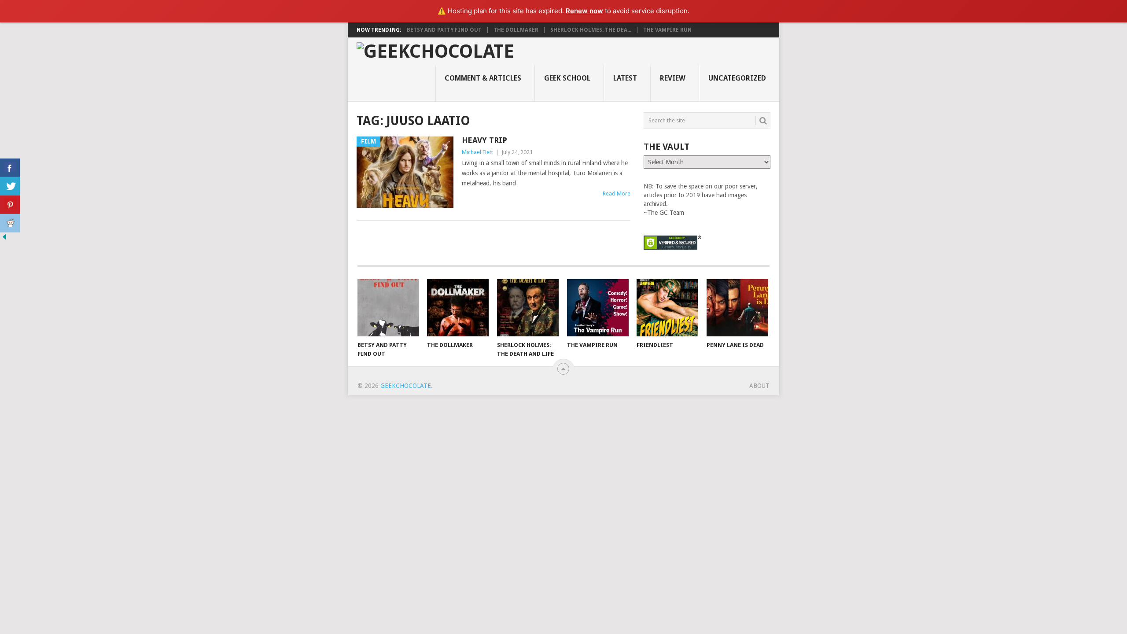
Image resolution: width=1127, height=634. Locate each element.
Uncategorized (737, 78)
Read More (616, 193)
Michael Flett (477, 152)
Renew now (584, 11)
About (759, 385)
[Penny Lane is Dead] (737, 307)
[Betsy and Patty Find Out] (388, 307)
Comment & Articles (483, 78)
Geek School (567, 78)
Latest (625, 78)
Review (672, 78)
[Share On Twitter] (10, 186)
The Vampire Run (667, 30)
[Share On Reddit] (10, 223)
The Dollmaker (516, 30)
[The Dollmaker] (458, 307)
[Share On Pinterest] (10, 204)
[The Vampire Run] (598, 307)
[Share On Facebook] (10, 167)
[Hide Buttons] (4, 239)
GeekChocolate (405, 385)
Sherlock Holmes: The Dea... (590, 30)
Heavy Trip (484, 140)
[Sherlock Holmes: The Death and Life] (528, 307)
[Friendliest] (667, 307)
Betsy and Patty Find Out (444, 30)
